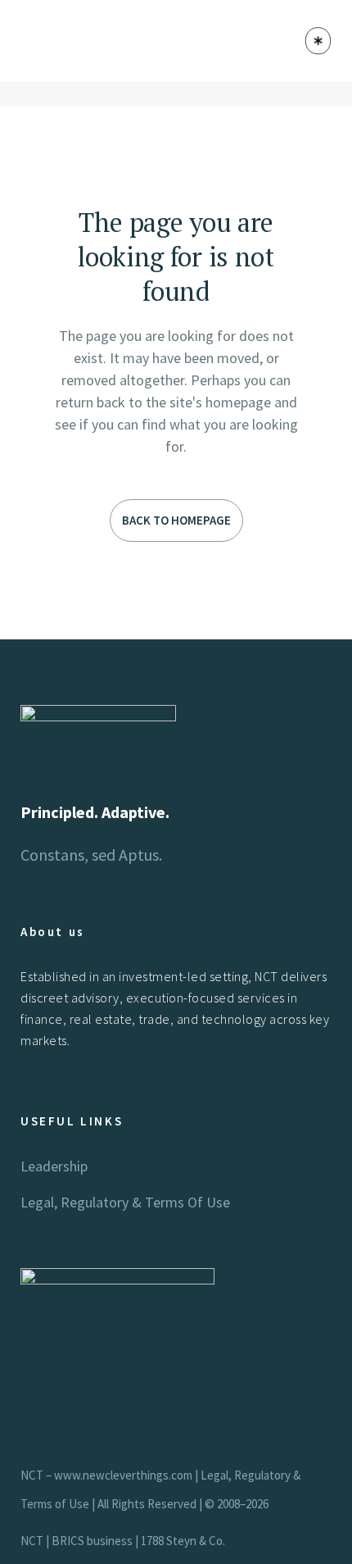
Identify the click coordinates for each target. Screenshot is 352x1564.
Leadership (54, 1166)
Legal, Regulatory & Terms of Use (125, 1202)
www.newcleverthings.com (123, 1475)
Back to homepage (176, 520)
